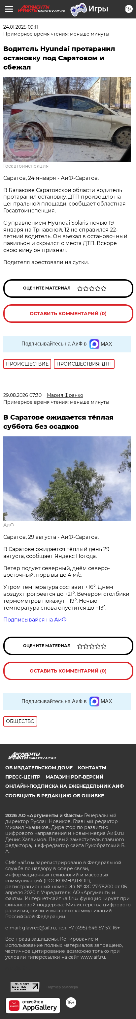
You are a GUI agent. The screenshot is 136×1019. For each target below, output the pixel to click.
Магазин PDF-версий (75, 777)
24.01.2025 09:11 (20, 27)
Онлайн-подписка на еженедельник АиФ (64, 786)
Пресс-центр (22, 777)
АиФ (8, 525)
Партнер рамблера (62, 987)
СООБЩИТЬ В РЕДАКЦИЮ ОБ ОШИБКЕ (54, 796)
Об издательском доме (39, 768)
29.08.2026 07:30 (22, 395)
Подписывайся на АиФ (35, 620)
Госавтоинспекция (26, 166)
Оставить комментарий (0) (68, 314)
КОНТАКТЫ (92, 768)
